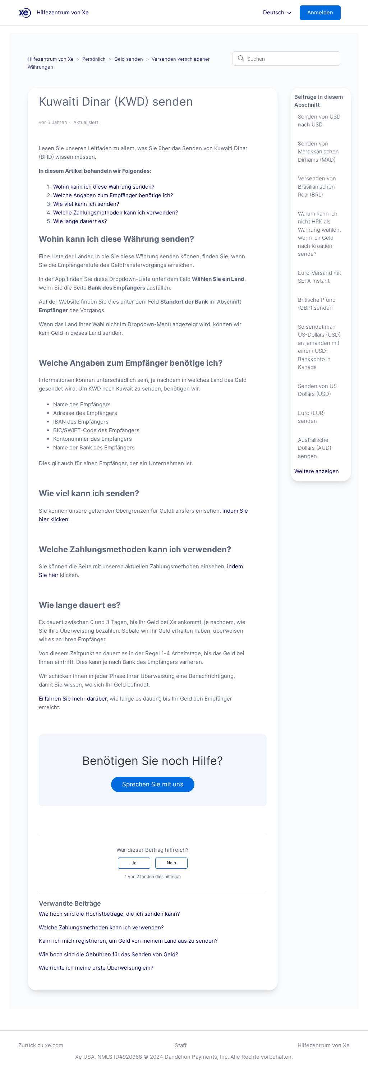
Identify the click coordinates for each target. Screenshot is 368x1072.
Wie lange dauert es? (80, 221)
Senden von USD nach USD (319, 120)
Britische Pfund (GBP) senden (317, 303)
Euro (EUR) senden (311, 417)
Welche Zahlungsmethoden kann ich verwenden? (116, 212)
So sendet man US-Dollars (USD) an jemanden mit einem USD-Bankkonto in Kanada (319, 347)
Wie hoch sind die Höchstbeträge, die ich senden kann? (109, 913)
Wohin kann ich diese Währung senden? (104, 186)
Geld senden (128, 59)
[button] (324, 13)
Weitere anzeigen (316, 471)
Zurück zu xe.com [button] (40, 1045)
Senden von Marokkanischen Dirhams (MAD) (318, 151)
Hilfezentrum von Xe (51, 59)
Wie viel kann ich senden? (87, 203)
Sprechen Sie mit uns (152, 784)
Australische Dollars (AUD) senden (314, 447)
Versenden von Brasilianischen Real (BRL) (317, 186)
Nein (171, 862)
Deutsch (274, 12)
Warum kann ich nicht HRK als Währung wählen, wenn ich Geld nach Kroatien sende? (319, 234)
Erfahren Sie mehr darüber (73, 698)
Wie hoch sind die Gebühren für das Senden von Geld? (108, 954)
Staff (181, 1045)
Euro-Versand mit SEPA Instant (319, 277)
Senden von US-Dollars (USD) (318, 390)
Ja (134, 862)
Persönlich (94, 59)
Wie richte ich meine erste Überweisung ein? (96, 967)
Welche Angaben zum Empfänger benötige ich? (114, 195)
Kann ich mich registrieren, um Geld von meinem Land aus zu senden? (128, 940)
